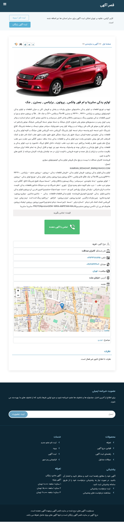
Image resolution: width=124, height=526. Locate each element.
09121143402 (93, 264)
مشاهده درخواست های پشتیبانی (96, 493)
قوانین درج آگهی (104, 448)
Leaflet (106, 330)
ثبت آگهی (52, 454)
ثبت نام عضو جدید (49, 443)
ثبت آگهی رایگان (20, 24)
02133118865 (93, 257)
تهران (95, 271)
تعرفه (108, 443)
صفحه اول (106, 44)
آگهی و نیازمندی (91, 44)
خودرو (100, 340)
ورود (55, 448)
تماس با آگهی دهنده (58, 227)
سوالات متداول (105, 460)
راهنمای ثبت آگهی (103, 454)
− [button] (18, 295)
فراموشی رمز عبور (49, 460)
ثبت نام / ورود (19, 18)
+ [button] (18, 290)
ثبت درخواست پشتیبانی (100, 489)
